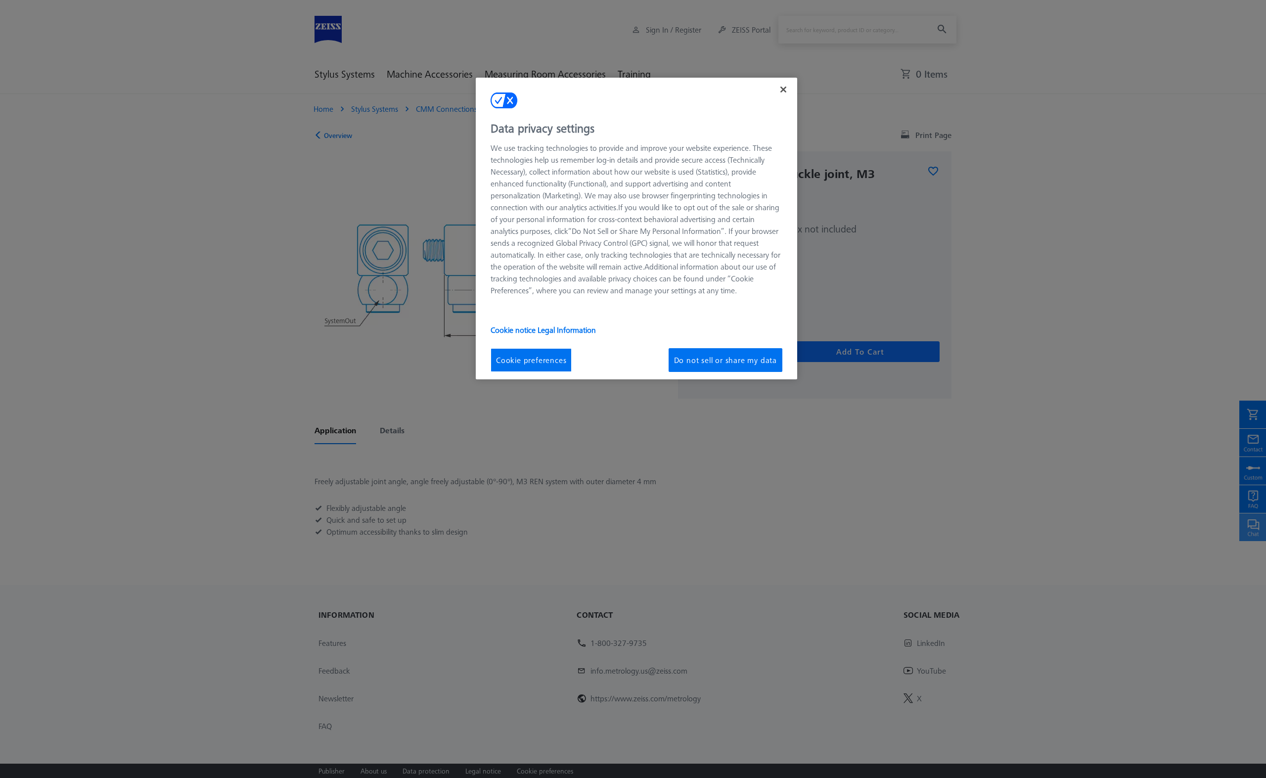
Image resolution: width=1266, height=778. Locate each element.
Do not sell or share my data (725, 360)
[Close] (783, 89)
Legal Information (567, 329)
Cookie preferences (531, 360)
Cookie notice (514, 329)
